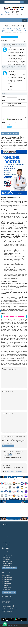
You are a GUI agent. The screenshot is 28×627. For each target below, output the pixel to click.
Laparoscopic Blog (7, 583)
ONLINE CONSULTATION (9, 592)
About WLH (5, 527)
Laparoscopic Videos (7, 577)
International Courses (7, 565)
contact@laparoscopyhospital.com (15, 14)
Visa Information (6, 559)
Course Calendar (6, 534)
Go (22, 2)
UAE (20, 32)
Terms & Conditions (7, 542)
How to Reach (6, 532)
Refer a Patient (6, 553)
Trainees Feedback (7, 540)
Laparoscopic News (7, 587)
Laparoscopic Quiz (7, 581)
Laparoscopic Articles (7, 579)
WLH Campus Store (7, 557)
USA (24, 32)
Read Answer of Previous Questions (9, 37)
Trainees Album (6, 589)
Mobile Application (7, 575)
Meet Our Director (6, 538)
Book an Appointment (7, 551)
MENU (25, 20)
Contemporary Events (7, 563)
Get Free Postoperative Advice (10, 133)
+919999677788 (15, 12)
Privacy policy (6, 544)
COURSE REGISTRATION (9, 568)
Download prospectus (8, 446)
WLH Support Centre (7, 561)
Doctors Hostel (6, 530)
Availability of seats (7, 536)
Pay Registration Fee (7, 555)
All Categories (12, 44)
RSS (10, 455)
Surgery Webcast (6, 585)
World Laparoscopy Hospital (13, 625)
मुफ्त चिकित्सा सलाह (18, 30)
